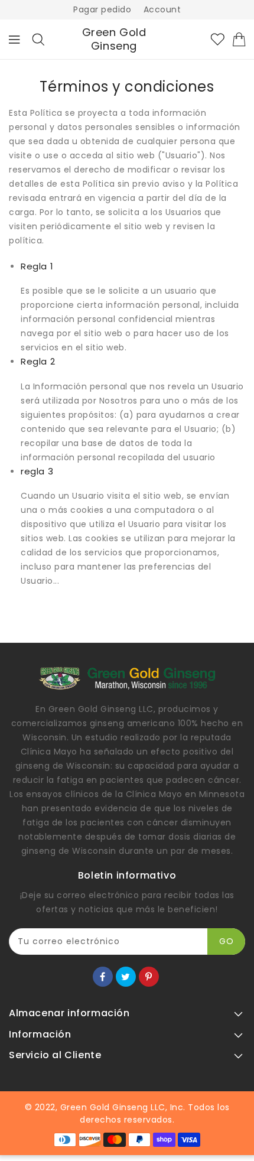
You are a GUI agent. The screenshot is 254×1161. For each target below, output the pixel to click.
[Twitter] (126, 977)
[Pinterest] (149, 977)
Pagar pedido (102, 9)
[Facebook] (103, 977)
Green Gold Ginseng (114, 39)
